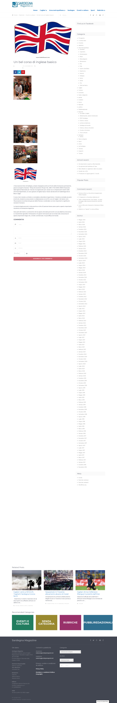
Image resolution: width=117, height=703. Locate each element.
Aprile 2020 (82, 369)
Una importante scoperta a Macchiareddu (89, 164)
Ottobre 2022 (82, 301)
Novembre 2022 (83, 299)
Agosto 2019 (82, 388)
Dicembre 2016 (82, 465)
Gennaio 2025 (82, 249)
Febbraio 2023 (82, 292)
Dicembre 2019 (82, 378)
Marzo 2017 (82, 458)
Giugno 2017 (82, 450)
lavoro (80, 102)
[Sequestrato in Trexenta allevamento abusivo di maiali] (58, 580)
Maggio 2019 (82, 395)
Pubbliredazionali (83, 109)
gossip (80, 97)
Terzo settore (17, 68)
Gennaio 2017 (82, 462)
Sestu (81, 78)
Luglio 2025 (82, 239)
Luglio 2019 (81, 390)
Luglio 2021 (81, 337)
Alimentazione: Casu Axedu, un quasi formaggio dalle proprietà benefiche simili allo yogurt (90, 201)
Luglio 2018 (81, 419)
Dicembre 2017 (82, 436)
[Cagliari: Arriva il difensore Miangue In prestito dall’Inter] (90, 580)
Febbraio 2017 (82, 460)
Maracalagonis (83, 59)
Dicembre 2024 (82, 251)
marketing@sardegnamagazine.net (45, 658)
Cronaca (81, 90)
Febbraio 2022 (82, 321)
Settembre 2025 (83, 234)
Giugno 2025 (82, 241)
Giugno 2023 (82, 285)
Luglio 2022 (82, 309)
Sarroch (82, 73)
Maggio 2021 (82, 342)
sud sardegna (82, 146)
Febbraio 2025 (82, 246)
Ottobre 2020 (82, 359)
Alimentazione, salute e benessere (89, 116)
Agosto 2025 (82, 237)
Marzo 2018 (82, 429)
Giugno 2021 (82, 340)
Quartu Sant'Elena (84, 69)
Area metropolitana (56, 10)
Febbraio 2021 (82, 349)
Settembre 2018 (83, 414)
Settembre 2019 (83, 385)
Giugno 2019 (82, 393)
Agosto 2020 (82, 364)
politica (80, 107)
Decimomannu (83, 54)
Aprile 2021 (81, 345)
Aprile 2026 (82, 222)
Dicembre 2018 (82, 407)
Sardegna (71, 10)
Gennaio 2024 (82, 273)
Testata (81, 149)
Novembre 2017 (83, 438)
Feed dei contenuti (84, 480)
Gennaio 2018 (82, 434)
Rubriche (100, 10)
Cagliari (42, 10)
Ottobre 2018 (82, 412)
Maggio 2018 (82, 424)
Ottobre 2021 (82, 330)
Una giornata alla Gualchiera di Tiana (88, 166)
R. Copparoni (18, 66)
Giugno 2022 (82, 311)
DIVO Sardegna (84, 118)
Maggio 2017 (82, 453)
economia (81, 93)
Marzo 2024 (82, 270)
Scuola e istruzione (64, 66)
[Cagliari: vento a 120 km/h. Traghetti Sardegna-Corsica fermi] (26, 580)
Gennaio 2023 (82, 294)
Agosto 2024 (82, 261)
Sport (93, 10)
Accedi (80, 478)
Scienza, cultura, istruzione (87, 128)
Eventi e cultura (82, 10)
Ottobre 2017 (82, 441)
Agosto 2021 (82, 335)
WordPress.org (82, 485)
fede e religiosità (83, 95)
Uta (81, 83)
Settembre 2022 (83, 304)
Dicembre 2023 (82, 275)
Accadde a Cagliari (84, 113)
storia (80, 144)
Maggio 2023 (82, 287)
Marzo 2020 (82, 371)
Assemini (82, 49)
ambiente (81, 45)
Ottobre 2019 (82, 383)
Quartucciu (83, 71)
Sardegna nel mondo (85, 125)
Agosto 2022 (82, 306)
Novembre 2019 (83, 381)
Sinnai (81, 81)
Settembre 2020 (83, 361)
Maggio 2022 (82, 313)
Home (35, 10)
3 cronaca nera (82, 41)
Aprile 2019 (81, 397)
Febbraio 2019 (82, 402)
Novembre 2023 (83, 277)
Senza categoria (83, 139)
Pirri (81, 64)
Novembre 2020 (83, 357)
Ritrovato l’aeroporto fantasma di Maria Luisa (91, 206)
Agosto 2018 (82, 417)
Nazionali (81, 105)
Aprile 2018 (81, 426)
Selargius (82, 76)
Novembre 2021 (83, 328)
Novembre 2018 (83, 409)
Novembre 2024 (83, 253)
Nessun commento (28, 68)
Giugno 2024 (82, 265)
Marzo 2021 (82, 347)
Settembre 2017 (83, 443)
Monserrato (83, 61)
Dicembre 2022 (82, 297)
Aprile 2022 (82, 316)
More (38, 606)
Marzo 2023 (82, 289)
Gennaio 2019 (82, 405)
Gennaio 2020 (82, 376)
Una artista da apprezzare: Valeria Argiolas (90, 194)
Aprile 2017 (81, 455)
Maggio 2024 (82, 268)
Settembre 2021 (83, 333)
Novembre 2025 (83, 232)
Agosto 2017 (82, 446)
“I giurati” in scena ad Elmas (92, 209)
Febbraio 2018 (82, 431)
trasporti (81, 151)
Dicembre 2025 (82, 229)
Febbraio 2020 (82, 373)
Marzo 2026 (82, 225)
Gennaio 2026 (82, 227)
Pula (81, 66)
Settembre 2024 (83, 258)
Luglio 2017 (81, 448)
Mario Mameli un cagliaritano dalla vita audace (90, 169)
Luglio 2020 (82, 366)
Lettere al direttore (85, 123)
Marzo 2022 (82, 318)
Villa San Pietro (84, 85)
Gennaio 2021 (82, 352)
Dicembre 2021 (82, 325)
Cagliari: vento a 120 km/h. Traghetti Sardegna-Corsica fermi (24, 594)
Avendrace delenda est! (93, 197)
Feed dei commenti (83, 483)
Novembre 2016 (83, 467)
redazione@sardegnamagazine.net (45, 653)
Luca (80, 205)
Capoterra (82, 52)
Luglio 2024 (82, 263)
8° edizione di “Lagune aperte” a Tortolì (89, 174)
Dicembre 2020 (82, 354)
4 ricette (81, 43)
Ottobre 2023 (82, 280)
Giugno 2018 (82, 422)
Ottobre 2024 (82, 256)
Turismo (81, 153)
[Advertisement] (42, 113)
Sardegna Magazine (24, 640)
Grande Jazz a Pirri (83, 171)
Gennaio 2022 (82, 323)
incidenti (81, 100)
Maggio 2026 (82, 220)
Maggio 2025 (82, 244)
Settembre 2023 (83, 282)
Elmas (81, 57)
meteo (81, 137)
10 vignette (82, 38)
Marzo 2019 (82, 400)
